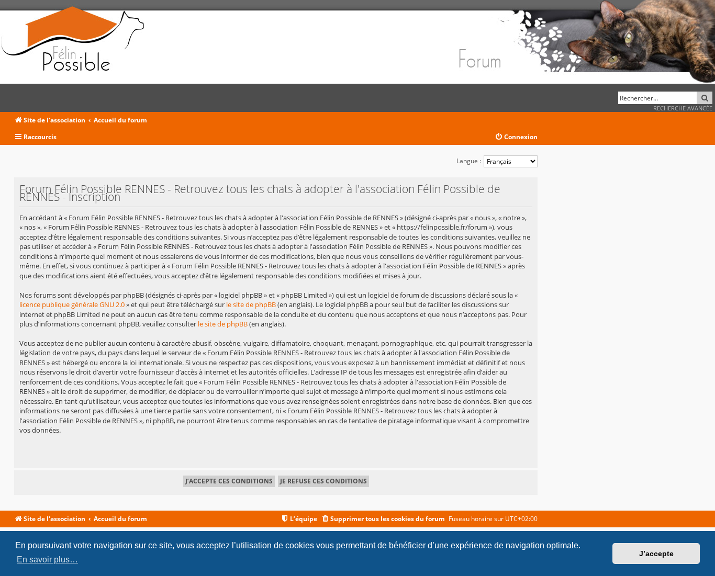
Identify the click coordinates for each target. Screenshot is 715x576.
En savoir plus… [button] (47, 559)
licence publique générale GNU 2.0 (72, 304)
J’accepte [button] (656, 553)
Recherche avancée (682, 108)
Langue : (468, 160)
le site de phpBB (251, 304)
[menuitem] (516, 137)
